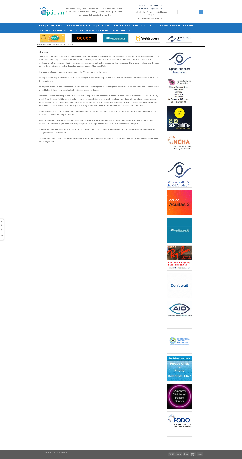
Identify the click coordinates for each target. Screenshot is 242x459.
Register (125, 30)
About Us (103, 30)
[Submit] (201, 12)
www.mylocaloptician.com (151, 8)
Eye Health (103, 25)
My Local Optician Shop (81, 30)
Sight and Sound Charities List (130, 25)
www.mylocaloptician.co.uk (151, 5)
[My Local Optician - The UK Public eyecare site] (51, 11)
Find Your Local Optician (53, 30)
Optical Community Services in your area (171, 25)
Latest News (53, 25)
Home (41, 25)
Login (115, 30)
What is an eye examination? (79, 25)
